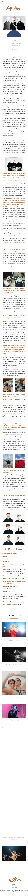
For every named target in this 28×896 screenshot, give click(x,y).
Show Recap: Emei (14, 720)
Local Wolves (13, 48)
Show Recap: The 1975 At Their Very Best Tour (14, 838)
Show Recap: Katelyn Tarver (14, 863)
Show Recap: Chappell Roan (14, 664)
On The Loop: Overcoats (14, 697)
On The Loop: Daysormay (14, 44)
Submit (14, 885)
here (14, 596)
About (14, 882)
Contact (14, 884)
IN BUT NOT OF (14, 598)
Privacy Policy (14, 887)
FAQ (14, 888)
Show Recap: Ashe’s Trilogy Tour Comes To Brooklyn (14, 639)
